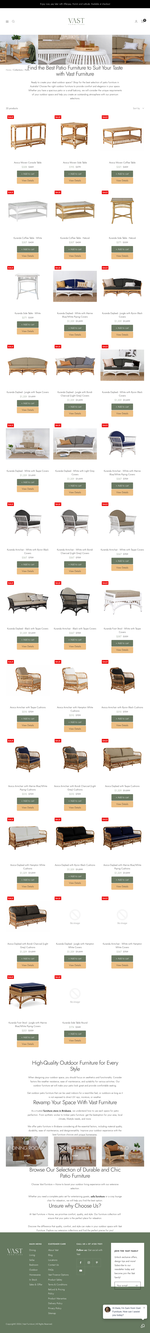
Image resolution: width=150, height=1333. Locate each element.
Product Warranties (57, 1298)
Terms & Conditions (57, 1284)
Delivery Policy (55, 1303)
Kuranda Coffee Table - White (28, 238)
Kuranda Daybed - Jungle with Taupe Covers (28, 392)
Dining (32, 1250)
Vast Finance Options (58, 1274)
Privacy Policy (54, 1308)
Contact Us (53, 1264)
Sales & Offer (35, 1284)
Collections (18, 69)
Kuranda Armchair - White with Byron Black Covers (27, 551)
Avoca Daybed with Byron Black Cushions (75, 865)
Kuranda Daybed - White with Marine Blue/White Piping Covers (75, 315)
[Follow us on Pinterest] (97, 1263)
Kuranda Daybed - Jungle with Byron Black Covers (122, 315)
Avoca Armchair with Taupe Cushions (28, 707)
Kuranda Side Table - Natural (122, 238)
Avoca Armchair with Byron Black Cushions (122, 707)
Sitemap (52, 1313)
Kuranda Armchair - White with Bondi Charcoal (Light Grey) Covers (75, 551)
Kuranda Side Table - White (28, 313)
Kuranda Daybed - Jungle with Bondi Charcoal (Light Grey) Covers (75, 393)
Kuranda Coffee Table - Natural (75, 238)
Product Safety (55, 1279)
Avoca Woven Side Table (75, 162)
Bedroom (33, 1264)
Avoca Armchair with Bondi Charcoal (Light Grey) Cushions (75, 787)
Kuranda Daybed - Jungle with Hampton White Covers (75, 945)
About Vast (53, 1250)
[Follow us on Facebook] (81, 1263)
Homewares (35, 1274)
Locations (52, 1260)
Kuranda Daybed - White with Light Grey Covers (74, 472)
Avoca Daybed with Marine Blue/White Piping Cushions (122, 866)
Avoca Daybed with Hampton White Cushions (27, 866)
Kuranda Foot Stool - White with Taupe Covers (122, 630)
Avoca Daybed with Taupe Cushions (122, 786)
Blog (50, 1255)
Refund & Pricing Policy (56, 1291)
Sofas (31, 1260)
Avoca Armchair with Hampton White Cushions (75, 709)
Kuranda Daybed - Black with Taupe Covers (27, 628)
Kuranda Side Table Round (75, 1022)
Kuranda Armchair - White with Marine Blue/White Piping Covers (122, 472)
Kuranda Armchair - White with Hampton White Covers (122, 945)
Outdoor (33, 1269)
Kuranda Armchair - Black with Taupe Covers (75, 628)
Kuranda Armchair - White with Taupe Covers (122, 549)
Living (32, 1255)
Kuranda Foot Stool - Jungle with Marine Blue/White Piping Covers (28, 1024)
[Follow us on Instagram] (89, 1263)
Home (8, 69)
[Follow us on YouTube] (81, 1271)
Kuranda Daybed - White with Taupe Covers (28, 471)
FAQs (50, 1269)
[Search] (13, 21)
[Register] (136, 1286)
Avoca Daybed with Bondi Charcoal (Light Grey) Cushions (27, 945)
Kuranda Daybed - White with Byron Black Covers (122, 393)
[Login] (136, 21)
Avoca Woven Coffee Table (122, 162)
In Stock (33, 1279)
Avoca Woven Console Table (27, 162)
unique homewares (88, 1134)
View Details (28, 180)
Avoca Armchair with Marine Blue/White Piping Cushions (27, 787)
